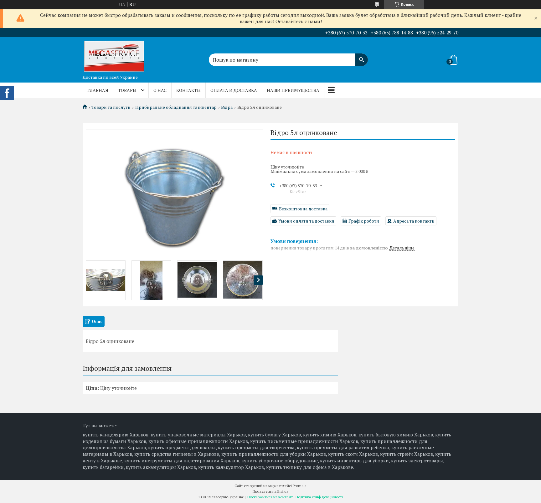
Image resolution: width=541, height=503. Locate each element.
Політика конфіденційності (319, 497)
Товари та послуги (111, 107)
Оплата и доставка (233, 90)
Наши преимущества (293, 90)
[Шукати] (361, 56)
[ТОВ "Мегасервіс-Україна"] (114, 54)
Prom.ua (300, 485)
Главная (97, 90)
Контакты (188, 90)
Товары (127, 90)
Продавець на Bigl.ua (270, 491)
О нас (160, 90)
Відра (227, 107)
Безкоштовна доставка (303, 209)
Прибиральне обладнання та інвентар (176, 107)
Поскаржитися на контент (270, 497)
